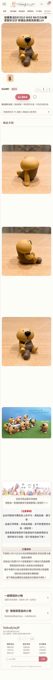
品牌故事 (25, 637)
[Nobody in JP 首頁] (23, 4)
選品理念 (25, 640)
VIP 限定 (39, 11)
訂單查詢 (41, 640)
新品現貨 (22, 11)
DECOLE (47, 11)
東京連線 (13, 11)
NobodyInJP (11, 617)
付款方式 (10, 640)
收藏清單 (41, 642)
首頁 (4, 11)
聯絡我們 (25, 642)
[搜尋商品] (41, 4)
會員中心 (41, 637)
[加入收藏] (35, 97)
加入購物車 (22, 97)
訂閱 (42, 648)
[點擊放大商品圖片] (26, 48)
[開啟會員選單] (4, 4)
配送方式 (10, 642)
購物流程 (10, 637)
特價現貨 (30, 11)
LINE (31, 628)
